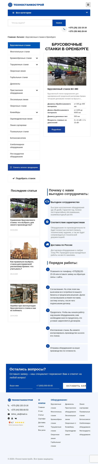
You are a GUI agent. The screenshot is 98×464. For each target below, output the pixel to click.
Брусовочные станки (20, 45)
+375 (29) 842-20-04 (77, 31)
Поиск (59, 23)
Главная (41, 407)
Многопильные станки (20, 52)
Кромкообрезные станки (21, 58)
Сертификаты (43, 419)
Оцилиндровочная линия (21, 119)
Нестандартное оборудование (17, 155)
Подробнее (56, 129)
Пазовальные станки (19, 132)
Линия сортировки (18, 125)
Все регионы (43, 430)
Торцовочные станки (19, 65)
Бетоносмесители (18, 138)
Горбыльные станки (19, 77)
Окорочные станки (18, 106)
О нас (40, 411)
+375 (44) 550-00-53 (19, 410)
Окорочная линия (18, 71)
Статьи (41, 415)
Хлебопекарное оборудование (17, 145)
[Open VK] (16, 418)
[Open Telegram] (9, 418)
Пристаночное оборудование (16, 91)
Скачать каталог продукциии (25, 167)
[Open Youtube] (12, 418)
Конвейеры (15, 112)
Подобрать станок (25, 178)
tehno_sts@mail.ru (19, 414)
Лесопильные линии (19, 99)
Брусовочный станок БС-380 (63, 89)
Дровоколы (15, 84)
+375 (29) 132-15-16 (77, 28)
